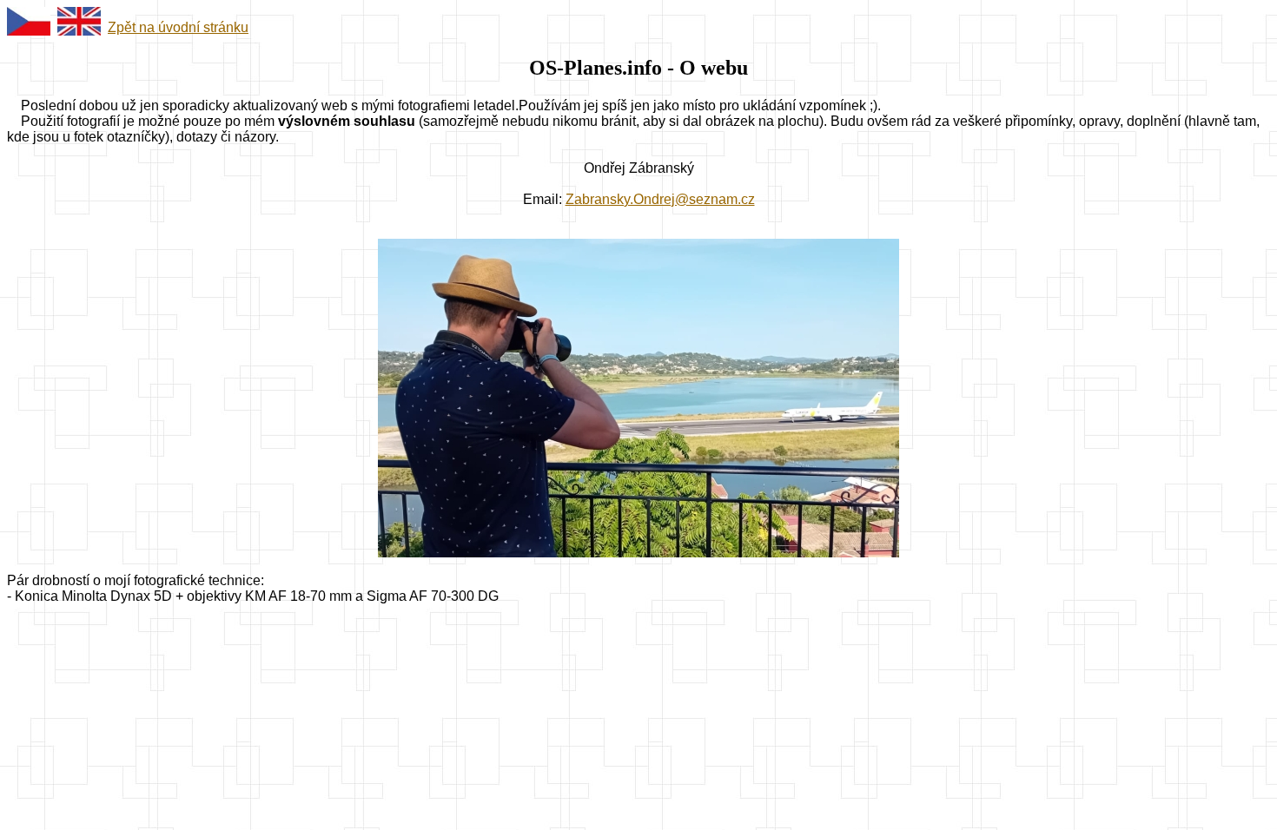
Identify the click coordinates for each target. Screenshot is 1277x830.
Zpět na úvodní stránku (178, 27)
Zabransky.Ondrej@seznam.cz (660, 199)
